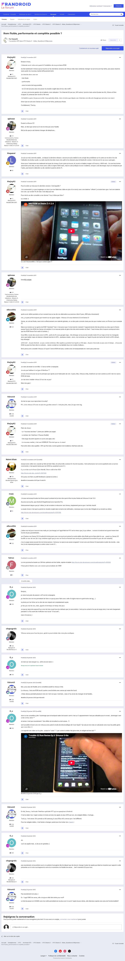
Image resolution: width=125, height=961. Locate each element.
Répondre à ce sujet (113, 48)
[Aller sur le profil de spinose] (11, 125)
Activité (62, 14)
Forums (4, 19)
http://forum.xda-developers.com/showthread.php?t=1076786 (41, 512)
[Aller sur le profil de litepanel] (11, 160)
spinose (11, 119)
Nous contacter (72, 956)
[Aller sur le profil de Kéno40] (11, 403)
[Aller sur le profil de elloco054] (11, 316)
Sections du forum (40, 14)
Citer (27, 111)
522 (12, 327)
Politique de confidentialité (57, 956)
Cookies (81, 956)
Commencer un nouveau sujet (89, 48)
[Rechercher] (121, 14)
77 (12, 74)
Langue (43, 956)
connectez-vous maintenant (69, 919)
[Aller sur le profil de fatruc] (11, 564)
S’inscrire (118, 6)
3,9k (12, 414)
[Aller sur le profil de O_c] (11, 594)
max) (11, 494)
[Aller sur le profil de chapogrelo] (11, 635)
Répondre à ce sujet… (21, 927)
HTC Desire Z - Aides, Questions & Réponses (37, 41)
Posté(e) (28, 57)
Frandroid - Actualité (9, 14)
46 (12, 170)
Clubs (35, 19)
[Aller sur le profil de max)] (11, 500)
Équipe (12, 19)
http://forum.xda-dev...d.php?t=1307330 (33, 473)
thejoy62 (15, 39)
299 (12, 604)
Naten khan (11, 459)
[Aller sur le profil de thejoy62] (5, 40)
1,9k (12, 646)
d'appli (70, 822)
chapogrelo (11, 629)
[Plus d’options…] (120, 57)
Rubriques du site (24, 14)
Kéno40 (11, 397)
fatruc (11, 558)
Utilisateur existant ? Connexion (100, 6)
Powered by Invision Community (62, 958)
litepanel (11, 153)
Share (104, 40)
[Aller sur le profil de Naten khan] (11, 466)
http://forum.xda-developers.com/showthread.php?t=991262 (91, 562)
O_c (11, 587)
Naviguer (53, 14)
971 (12, 136)
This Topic (113, 14)
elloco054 (11, 310)
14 (12, 511)
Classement (71, 14)
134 (12, 476)
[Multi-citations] (22, 111)
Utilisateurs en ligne (24, 19)
